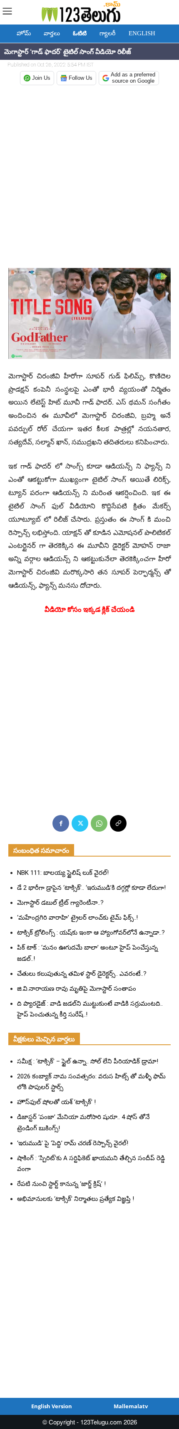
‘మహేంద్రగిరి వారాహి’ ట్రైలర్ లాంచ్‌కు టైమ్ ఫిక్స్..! (77, 917)
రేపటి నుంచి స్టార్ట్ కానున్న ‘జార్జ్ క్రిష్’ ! (61, 1184)
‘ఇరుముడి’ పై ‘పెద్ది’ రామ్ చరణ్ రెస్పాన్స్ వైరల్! (72, 1143)
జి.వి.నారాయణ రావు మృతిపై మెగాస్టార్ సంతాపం (76, 988)
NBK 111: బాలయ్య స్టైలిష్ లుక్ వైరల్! (63, 873)
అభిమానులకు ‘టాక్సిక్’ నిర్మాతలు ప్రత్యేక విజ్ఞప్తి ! (75, 1199)
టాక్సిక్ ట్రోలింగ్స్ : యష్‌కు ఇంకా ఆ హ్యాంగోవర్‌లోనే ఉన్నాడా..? (91, 932)
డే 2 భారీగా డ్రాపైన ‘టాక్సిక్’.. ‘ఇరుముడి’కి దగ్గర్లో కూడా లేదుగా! (91, 887)
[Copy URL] (118, 823)
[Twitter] (80, 823)
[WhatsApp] (99, 823)
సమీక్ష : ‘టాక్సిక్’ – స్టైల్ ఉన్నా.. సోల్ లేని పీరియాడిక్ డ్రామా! (87, 1061)
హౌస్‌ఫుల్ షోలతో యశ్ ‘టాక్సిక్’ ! (56, 1102)
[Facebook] (60, 823)
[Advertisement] (89, 177)
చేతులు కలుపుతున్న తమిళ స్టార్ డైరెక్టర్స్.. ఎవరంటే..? (82, 973)
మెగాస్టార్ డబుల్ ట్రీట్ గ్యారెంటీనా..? (60, 902)
